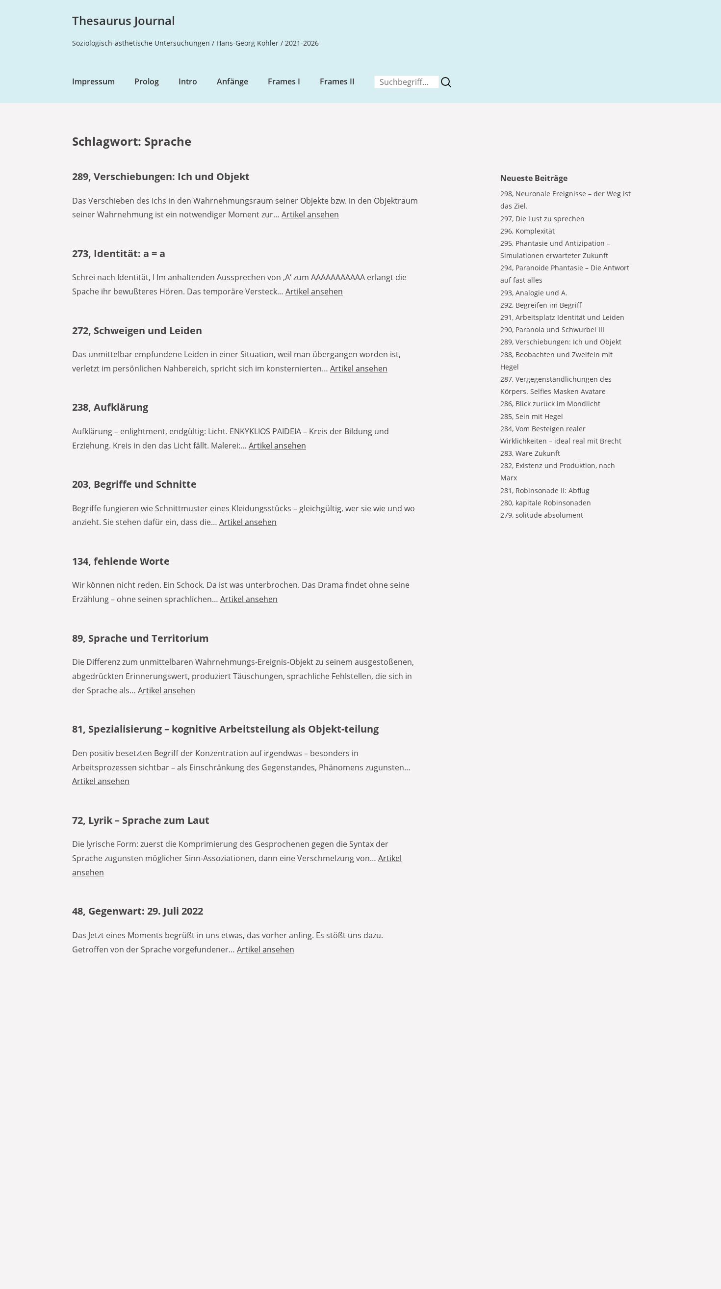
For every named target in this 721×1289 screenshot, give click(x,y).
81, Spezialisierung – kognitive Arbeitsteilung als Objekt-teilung (225, 729)
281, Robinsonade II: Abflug (545, 490)
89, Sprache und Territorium (140, 638)
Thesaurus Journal (123, 20)
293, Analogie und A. (533, 292)
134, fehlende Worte (121, 561)
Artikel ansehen (310, 214)
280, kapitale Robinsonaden (545, 502)
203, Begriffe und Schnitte (134, 484)
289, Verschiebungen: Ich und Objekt (161, 176)
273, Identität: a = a (118, 253)
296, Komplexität (527, 231)
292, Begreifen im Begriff (541, 305)
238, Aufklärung (110, 407)
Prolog (146, 81)
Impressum (93, 81)
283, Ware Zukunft (530, 453)
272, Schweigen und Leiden (137, 330)
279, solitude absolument (541, 515)
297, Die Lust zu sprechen (542, 218)
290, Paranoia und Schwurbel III (552, 329)
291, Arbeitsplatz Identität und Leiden (562, 317)
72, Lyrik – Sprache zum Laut (140, 820)
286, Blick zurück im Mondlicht (550, 403)
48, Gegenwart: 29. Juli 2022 (137, 911)
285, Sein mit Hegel (531, 416)
